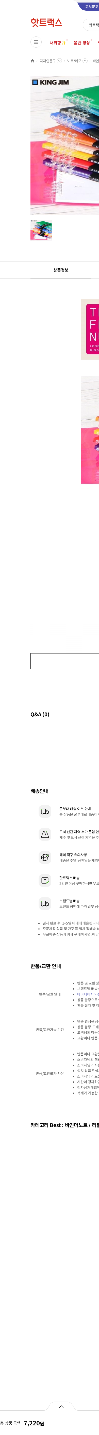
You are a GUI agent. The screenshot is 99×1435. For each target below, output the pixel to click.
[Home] (32, 61)
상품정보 (60, 270)
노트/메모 (74, 60)
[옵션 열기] (61, 1406)
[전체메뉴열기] (36, 42)
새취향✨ (58, 42)
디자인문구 (48, 60)
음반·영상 (82, 42)
